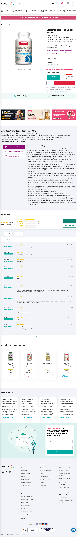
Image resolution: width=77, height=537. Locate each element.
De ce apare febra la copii (65, 497)
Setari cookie (24, 518)
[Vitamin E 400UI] (47, 356)
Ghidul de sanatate (25, 485)
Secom (8, 534)
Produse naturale (44, 488)
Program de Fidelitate (26, 482)
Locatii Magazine (25, 479)
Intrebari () (18, 234)
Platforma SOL (24, 502)
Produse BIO (43, 473)
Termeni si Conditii (61, 535)
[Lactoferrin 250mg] (29, 356)
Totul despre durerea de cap (65, 467)
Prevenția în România (26, 473)
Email (48, 445)
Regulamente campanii (26, 511)
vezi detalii (69, 69)
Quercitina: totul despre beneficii (66, 492)
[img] (20, 245)
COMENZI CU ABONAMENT (27, 496)
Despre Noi (23, 467)
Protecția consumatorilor (27, 499)
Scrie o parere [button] (69, 221)
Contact (23, 508)
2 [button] (36, 337)
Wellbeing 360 (24, 470)
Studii (22, 488)
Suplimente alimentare (45, 470)
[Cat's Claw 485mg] (10, 356)
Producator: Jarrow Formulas (60, 91)
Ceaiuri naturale (44, 476)
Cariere (23, 491)
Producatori (43, 485)
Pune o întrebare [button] (69, 226)
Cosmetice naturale (44, 479)
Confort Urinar (43, 491)
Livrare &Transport (25, 505)
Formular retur (43, 467)
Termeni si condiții (25, 493)
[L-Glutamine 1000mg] (66, 356)
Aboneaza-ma (59, 452)
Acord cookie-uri (72, 535)
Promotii (42, 482)
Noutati (23, 476)
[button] (51, 56)
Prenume (50, 439)
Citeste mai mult (7, 417)
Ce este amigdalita (63, 470)
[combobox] (36, 3)
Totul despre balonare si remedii (66, 494)
